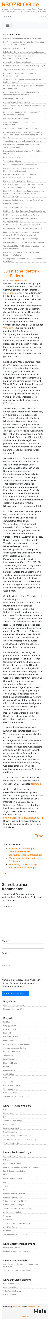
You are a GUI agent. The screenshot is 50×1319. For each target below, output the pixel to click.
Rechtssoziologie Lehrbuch (14, 1193)
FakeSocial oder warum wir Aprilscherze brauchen (23, 52)
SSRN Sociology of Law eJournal (16, 1223)
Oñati (5, 1186)
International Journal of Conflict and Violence (21, 1167)
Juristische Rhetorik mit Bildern (21, 273)
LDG (5, 1175)
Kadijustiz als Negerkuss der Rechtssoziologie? (22, 38)
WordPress (17, 1307)
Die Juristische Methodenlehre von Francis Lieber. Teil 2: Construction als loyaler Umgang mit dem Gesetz (23, 134)
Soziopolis (7, 1220)
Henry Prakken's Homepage (14, 1113)
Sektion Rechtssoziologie (13, 1205)
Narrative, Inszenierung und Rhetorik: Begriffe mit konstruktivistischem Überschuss (25, 851)
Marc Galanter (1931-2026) (14, 48)
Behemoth (7, 1160)
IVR (4, 1117)
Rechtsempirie (9, 1070)
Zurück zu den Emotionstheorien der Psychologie (23, 200)
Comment (7, 906)
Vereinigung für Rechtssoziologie (16, 1235)
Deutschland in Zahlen (12, 1164)
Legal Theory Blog (10, 1059)
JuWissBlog (8, 1055)
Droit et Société (9, 1029)
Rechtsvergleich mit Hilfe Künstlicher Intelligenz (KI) (24, 66)
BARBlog (6, 1022)
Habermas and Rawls (11, 1052)
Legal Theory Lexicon (12, 1132)
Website (6, 965)
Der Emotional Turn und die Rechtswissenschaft (22, 229)
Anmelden (25, 1316)
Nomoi (6, 1067)
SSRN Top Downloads (12, 1227)
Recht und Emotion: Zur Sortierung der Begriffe (22, 225)
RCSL (5, 1190)
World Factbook (9, 1295)
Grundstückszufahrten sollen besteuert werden (22, 141)
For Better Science (10, 1037)
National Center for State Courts (16, 1251)
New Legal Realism (10, 1063)
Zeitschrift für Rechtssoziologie (16, 1097)
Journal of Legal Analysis (13, 1121)
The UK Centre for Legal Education (17, 1271)
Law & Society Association (14, 1171)
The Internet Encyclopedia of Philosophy (19, 1139)
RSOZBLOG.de (20, 4)
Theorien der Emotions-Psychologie (17, 207)
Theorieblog (8, 1082)
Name (6, 941)
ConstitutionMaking (11, 1287)
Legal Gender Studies (12, 1128)
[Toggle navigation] (8, 25)
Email (5, 953)
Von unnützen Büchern (12, 161)
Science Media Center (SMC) (14, 1201)
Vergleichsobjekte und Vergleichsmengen (19, 70)
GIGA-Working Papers (12, 1291)
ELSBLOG (7, 1033)
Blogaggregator (9, 1026)
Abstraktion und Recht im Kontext (17, 102)
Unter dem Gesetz (10, 1089)
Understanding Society (12, 1085)
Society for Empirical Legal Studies (17, 1208)
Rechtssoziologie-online (13, 1197)
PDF (40, 836)
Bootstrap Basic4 (34, 1307)
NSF (5, 1182)
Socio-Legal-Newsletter (13, 1212)
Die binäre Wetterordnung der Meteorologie (20, 239)
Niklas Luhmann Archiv (12, 1179)
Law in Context (9, 1124)
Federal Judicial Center (12, 1247)
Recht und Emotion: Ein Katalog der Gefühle (21, 215)
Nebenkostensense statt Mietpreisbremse (20, 165)
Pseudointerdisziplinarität (13, 98)
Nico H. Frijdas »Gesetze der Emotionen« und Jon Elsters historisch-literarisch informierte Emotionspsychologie (23, 193)
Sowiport (7, 1216)
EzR (4, 1110)
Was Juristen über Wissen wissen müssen (20, 128)
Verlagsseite (9, 328)
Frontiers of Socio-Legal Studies (16, 1044)
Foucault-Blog (9, 1040)
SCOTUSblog (8, 1074)
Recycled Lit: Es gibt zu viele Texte (17, 181)
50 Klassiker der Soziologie (14, 1156)
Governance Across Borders (14, 1048)
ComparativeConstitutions (13, 1283)
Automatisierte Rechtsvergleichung (17, 62)
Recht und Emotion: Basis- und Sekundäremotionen (24, 211)
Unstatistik (7, 1231)
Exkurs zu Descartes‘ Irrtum (14, 204)
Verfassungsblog (10, 1093)
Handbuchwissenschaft (12, 157)
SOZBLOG (7, 1078)
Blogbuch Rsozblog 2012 (13, 1009)
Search (42, 16)
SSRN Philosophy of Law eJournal (17, 1136)
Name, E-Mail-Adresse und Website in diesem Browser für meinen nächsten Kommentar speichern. (21, 983)
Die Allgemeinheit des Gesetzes (16, 118)
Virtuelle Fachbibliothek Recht (15, 1143)
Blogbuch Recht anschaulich (14, 1005)
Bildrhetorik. (36, 783)
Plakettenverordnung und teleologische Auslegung (23, 242)
